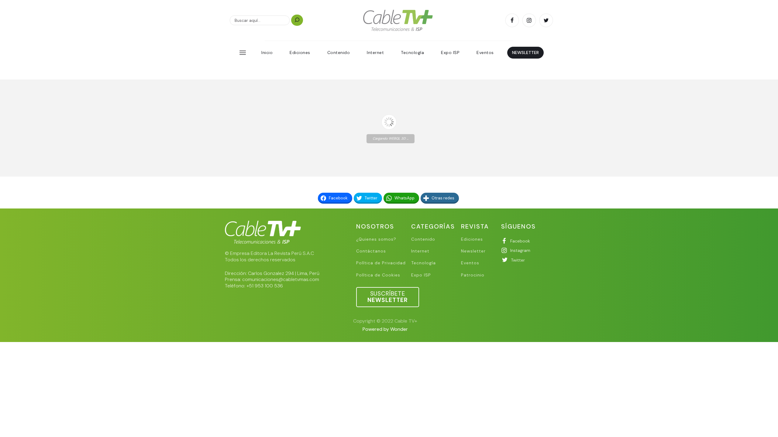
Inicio (267, 52)
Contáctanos (371, 251)
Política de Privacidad (381, 263)
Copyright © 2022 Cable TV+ (385, 321)
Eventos (485, 52)
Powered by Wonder (385, 329)
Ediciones (300, 52)
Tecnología (412, 52)
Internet (375, 52)
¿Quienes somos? (376, 239)
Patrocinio (472, 275)
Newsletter (473, 251)
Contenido (338, 52)
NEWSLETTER (525, 52)
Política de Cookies (378, 275)
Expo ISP (450, 52)
